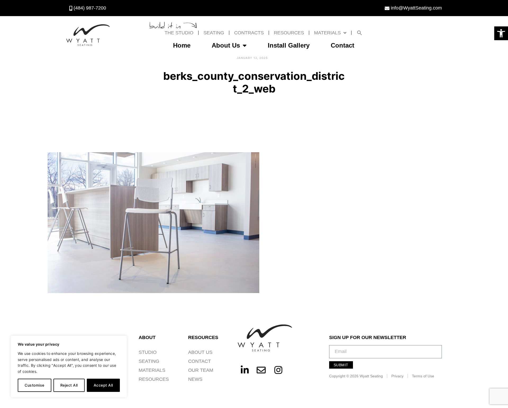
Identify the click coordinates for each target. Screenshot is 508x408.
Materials (327, 32)
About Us (226, 45)
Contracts (249, 32)
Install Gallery (289, 45)
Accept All (103, 385)
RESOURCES (289, 32)
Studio (148, 352)
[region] (69, 366)
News (195, 379)
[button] (501, 33)
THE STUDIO (179, 32)
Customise (34, 385)
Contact (342, 45)
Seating (213, 32)
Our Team (200, 370)
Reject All (69, 385)
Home (181, 45)
